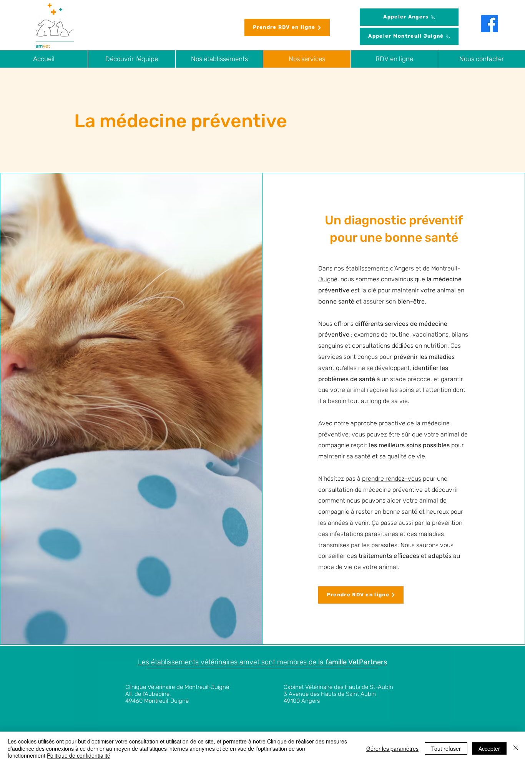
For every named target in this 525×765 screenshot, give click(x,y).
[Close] (515, 748)
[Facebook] (489, 23)
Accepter (489, 748)
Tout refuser (446, 748)
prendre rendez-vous (391, 478)
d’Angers (402, 268)
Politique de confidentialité (78, 755)
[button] (219, 59)
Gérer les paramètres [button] (392, 748)
